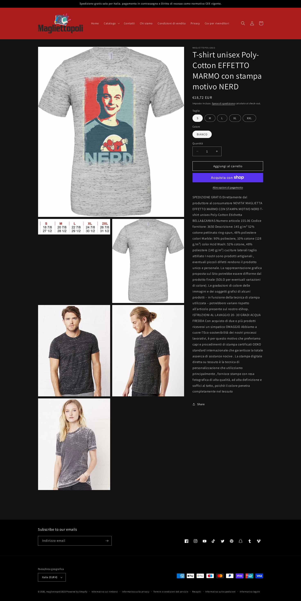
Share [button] (201, 404)
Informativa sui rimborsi (105, 591)
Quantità (197, 143)
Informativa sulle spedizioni (220, 591)
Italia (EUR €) (50, 577)
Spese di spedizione (223, 103)
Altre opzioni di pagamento (228, 187)
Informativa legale (250, 591)
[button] (111, 23)
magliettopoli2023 (56, 591)
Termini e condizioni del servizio (170, 591)
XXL (249, 118)
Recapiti (196, 591)
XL (235, 118)
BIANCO (202, 134)
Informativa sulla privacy (135, 591)
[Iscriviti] (106, 541)
